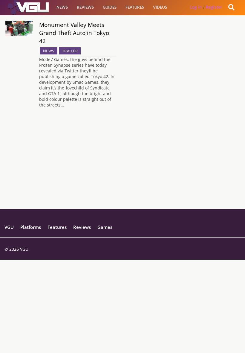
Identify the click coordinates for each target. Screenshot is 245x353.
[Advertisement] (122, 167)
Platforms (30, 227)
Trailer (70, 51)
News (62, 7)
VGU (9, 227)
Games (104, 227)
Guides (110, 7)
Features (134, 7)
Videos (160, 7)
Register (214, 7)
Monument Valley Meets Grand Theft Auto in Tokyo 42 (74, 33)
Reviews (85, 7)
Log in (196, 7)
